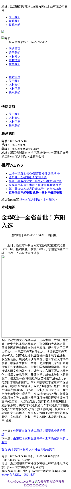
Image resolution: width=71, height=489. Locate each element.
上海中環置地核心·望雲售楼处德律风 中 (34, 173)
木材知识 (14, 56)
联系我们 (14, 20)
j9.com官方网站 (30, 199)
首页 (4, 449)
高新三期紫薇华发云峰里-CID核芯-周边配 (35, 181)
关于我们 (14, 17)
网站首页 (14, 48)
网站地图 (30, 474)
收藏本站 (14, 24)
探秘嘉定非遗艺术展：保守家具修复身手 (35, 185)
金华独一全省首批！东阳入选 (28, 177)
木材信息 (14, 60)
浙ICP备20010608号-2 (20, 481)
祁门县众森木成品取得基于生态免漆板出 (35, 188)
